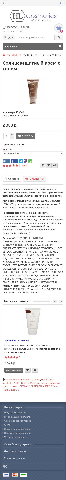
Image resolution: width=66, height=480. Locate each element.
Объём (8, 149)
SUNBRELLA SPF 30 (16, 340)
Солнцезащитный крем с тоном (22, 379)
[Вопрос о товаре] (43, 165)
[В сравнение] (54, 165)
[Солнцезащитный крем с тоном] (33, 91)
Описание (13, 178)
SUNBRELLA (14, 55)
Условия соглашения (15, 437)
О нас (7, 424)
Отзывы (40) (37, 178)
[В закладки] (49, 165)
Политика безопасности (17, 433)
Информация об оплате (17, 416)
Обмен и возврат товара (17, 420)
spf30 (16, 389)
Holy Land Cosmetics (15, 412)
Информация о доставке (17, 429)
